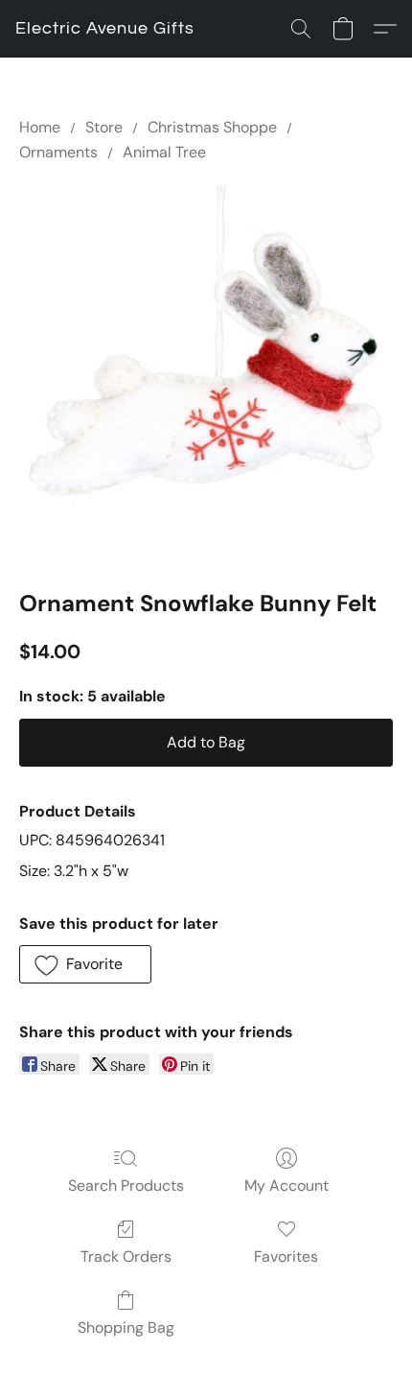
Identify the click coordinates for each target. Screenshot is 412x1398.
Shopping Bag (126, 1327)
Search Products (126, 1185)
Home (39, 127)
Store (104, 127)
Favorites (286, 1256)
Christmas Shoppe (212, 127)
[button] (105, 29)
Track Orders (126, 1256)
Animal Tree (164, 152)
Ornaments (58, 152)
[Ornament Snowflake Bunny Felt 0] (206, 372)
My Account (286, 1185)
